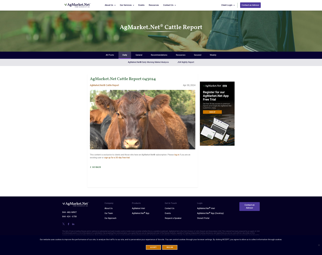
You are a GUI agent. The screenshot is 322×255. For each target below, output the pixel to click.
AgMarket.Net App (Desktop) (210, 213)
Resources (154, 5)
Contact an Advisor (250, 5)
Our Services (126, 5)
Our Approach (110, 218)
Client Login (227, 5)
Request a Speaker (173, 218)
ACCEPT (153, 247)
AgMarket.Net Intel (206, 208)
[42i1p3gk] (217, 112)
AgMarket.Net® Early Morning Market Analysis (148, 62)
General (139, 55)
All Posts (110, 55)
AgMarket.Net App (140, 213)
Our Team (109, 213)
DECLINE (170, 247)
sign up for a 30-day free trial (117, 157)
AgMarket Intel (138, 208)
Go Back (96, 167)
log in (176, 155)
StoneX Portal (203, 218)
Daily (125, 55)
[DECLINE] (319, 245)
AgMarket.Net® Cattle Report (104, 85)
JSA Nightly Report (185, 62)
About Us (109, 5)
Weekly (213, 55)
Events (141, 5)
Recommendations (159, 55)
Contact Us (168, 5)
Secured (197, 55)
